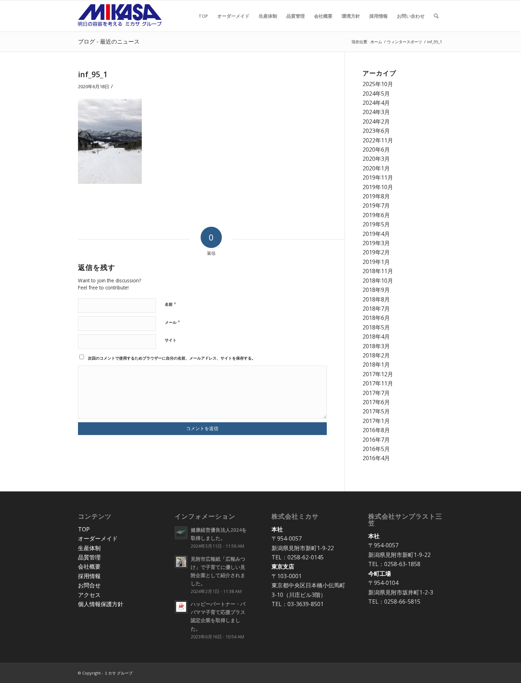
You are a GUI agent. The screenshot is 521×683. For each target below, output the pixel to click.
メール (172, 322)
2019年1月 (376, 262)
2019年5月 (376, 224)
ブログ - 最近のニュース (109, 41)
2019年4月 (376, 234)
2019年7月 (376, 205)
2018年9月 (376, 290)
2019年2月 (376, 252)
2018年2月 (376, 355)
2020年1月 (376, 168)
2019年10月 (378, 187)
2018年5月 (376, 327)
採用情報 (89, 576)
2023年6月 (376, 131)
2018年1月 (376, 364)
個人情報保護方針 (100, 604)
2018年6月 (376, 318)
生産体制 (89, 548)
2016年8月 (376, 430)
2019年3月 (376, 243)
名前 (170, 304)
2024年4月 (376, 103)
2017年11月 (378, 383)
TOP (84, 529)
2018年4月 (376, 336)
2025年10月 (378, 84)
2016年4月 (376, 458)
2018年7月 (376, 308)
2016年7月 (376, 440)
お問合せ (89, 585)
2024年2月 (376, 121)
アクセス (89, 595)
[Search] (436, 16)
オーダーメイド (98, 538)
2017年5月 (376, 411)
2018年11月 (378, 271)
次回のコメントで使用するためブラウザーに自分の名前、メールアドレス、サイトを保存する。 (172, 358)
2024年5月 (376, 93)
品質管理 (89, 557)
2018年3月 (376, 346)
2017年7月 (376, 393)
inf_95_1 (92, 74)
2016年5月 (376, 449)
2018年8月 (376, 299)
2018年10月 (378, 280)
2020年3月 (376, 159)
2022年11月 (378, 140)
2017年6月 (376, 402)
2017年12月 (378, 374)
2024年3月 (376, 112)
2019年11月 (378, 177)
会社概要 (89, 566)
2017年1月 (376, 421)
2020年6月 (376, 149)
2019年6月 (376, 215)
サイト (171, 340)
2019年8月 (376, 196)
